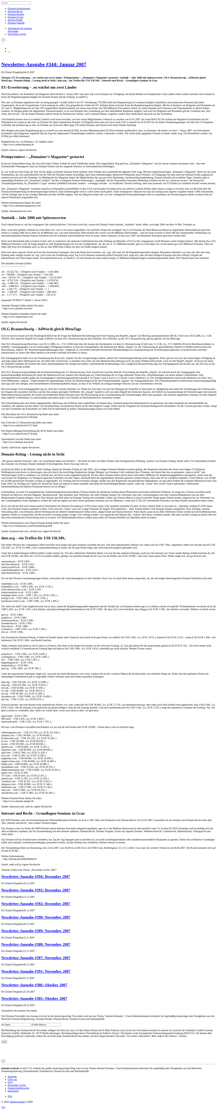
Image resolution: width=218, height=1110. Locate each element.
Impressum (13, 1091)
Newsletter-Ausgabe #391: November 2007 (35, 971)
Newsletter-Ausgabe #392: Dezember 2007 (35, 904)
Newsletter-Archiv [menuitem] (17, 34)
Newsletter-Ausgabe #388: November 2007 (35, 944)
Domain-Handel (16, 14)
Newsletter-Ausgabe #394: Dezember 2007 (35, 876)
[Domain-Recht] (1, 42)
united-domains (17, 1101)
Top (3, 1107)
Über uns (12, 1079)
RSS (10, 1096)
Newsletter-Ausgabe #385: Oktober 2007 (34, 998)
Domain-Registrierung (19, 8)
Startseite (12, 1076)
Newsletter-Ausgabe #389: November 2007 (35, 931)
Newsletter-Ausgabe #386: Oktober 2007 (34, 985)
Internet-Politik (15, 20)
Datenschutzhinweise (18, 1088)
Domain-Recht (15, 11)
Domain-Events (15, 17)
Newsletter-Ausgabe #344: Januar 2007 (43, 64)
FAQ (10, 1082)
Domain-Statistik (16, 23)
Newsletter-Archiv (17, 1085)
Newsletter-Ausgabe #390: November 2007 (35, 917)
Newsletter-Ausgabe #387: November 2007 (35, 958)
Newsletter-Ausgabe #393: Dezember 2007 (35, 890)
